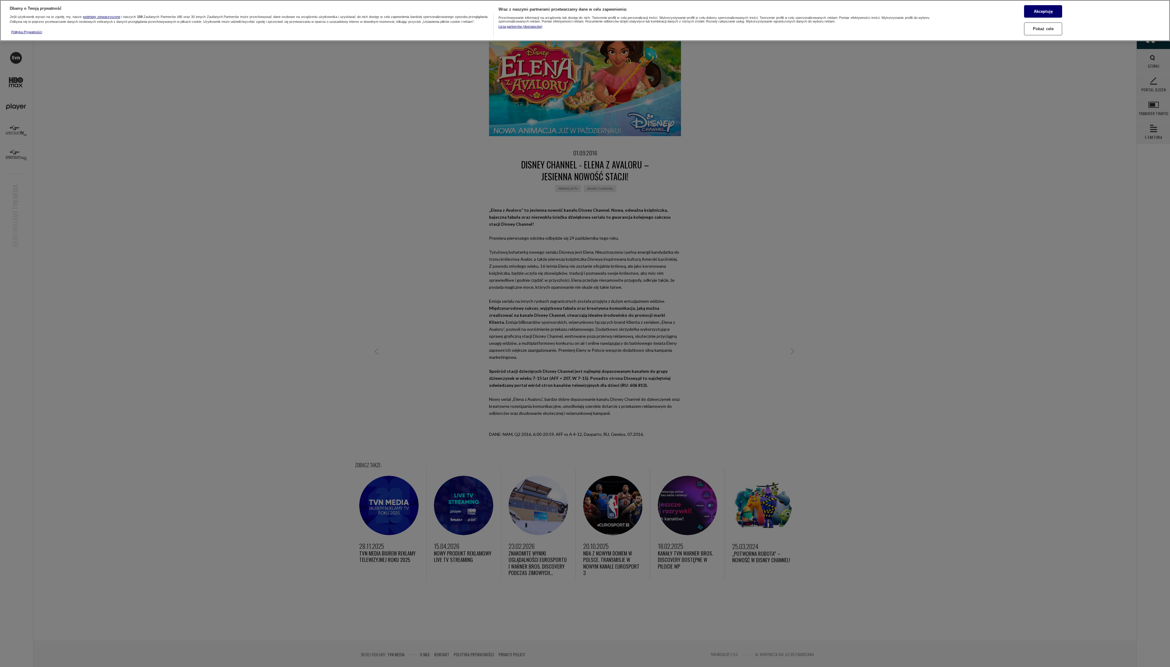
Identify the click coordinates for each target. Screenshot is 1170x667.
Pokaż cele (1043, 28)
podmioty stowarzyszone (101, 17)
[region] (585, 20)
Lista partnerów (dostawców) (520, 26)
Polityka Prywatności (26, 32)
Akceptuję (1043, 11)
